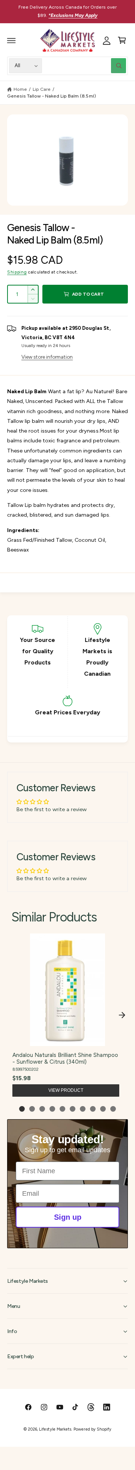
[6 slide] (72, 1109)
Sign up (67, 1217)
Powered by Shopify (92, 1429)
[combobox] (86, 66)
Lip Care (42, 89)
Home (20, 89)
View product (65, 1090)
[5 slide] (62, 1109)
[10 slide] (113, 1109)
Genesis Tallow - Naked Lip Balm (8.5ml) (51, 96)
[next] (121, 1015)
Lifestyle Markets (55, 1429)
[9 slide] (103, 1109)
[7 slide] (83, 1109)
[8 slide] (93, 1109)
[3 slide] (42, 1109)
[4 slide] (52, 1109)
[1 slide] (22, 1109)
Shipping (17, 272)
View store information (47, 357)
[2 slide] (32, 1109)
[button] (12, 40)
